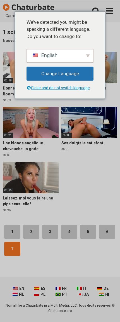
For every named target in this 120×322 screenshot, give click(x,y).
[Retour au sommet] (109, 310)
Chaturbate (32, 7)
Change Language (60, 73)
